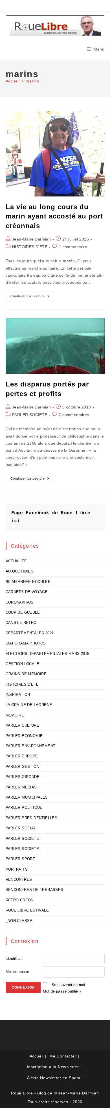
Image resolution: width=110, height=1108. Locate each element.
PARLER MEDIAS (21, 787)
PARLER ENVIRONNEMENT (31, 746)
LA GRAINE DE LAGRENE (29, 705)
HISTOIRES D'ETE (29, 246)
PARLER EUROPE (22, 756)
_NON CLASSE (19, 921)
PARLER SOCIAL (21, 828)
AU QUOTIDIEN (20, 571)
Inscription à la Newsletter (53, 1067)
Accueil (37, 1056)
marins (32, 81)
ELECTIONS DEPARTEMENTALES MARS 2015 (47, 654)
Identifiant (14, 958)
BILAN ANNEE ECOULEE (28, 582)
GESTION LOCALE (22, 664)
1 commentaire (73, 246)
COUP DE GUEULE (23, 612)
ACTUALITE (16, 561)
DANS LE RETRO (21, 622)
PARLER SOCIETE (29, 414)
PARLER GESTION (22, 766)
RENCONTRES (19, 879)
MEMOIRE (15, 715)
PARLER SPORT (20, 859)
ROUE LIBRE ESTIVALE (27, 910)
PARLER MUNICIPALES (27, 797)
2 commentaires (74, 414)
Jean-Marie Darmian (31, 239)
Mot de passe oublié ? (62, 991)
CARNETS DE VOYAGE (27, 592)
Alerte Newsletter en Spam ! (55, 1078)
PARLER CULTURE (22, 725)
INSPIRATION (18, 694)
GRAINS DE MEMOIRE (26, 674)
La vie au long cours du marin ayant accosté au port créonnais (54, 216)
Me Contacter (62, 1056)
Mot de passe (17, 972)
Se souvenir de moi (68, 985)
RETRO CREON (20, 900)
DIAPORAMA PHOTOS (26, 643)
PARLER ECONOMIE (24, 736)
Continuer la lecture (32, 297)
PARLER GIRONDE (23, 777)
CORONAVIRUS (20, 602)
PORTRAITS (17, 869)
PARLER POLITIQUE (24, 807)
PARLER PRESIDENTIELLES (32, 818)
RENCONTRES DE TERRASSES (34, 890)
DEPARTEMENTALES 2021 (30, 633)
